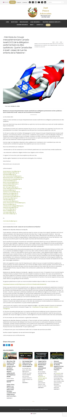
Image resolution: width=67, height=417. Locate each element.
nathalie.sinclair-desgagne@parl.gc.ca (13, 206)
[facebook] (30, 2)
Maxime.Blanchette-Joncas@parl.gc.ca (13, 177)
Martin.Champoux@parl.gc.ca (11, 182)
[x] (33, 2)
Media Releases (24, 22)
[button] (33, 401)
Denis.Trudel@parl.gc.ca (9, 210)
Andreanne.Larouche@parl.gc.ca (11, 191)
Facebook (4, 345)
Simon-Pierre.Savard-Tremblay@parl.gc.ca (14, 202)
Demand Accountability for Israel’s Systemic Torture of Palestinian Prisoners (58, 366)
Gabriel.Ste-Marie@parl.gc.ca (10, 207)
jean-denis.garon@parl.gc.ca (10, 187)
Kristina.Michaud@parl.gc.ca (10, 195)
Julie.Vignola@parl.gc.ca (9, 212)
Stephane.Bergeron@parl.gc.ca (11, 173)
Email (12, 345)
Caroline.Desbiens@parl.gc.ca (10, 184)
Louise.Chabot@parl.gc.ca (10, 180)
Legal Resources (35, 22)
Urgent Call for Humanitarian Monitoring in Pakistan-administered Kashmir (42, 366)
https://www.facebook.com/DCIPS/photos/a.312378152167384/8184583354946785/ (24, 284)
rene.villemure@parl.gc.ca (10, 213)
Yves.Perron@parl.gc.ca (9, 199)
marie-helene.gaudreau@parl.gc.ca (12, 188)
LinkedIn (9, 345)
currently (58, 373)
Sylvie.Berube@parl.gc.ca (9, 174)
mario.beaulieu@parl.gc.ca (10, 221)
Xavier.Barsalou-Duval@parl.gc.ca (12, 171)
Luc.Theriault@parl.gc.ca (9, 209)
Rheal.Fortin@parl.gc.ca (9, 185)
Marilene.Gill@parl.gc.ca (9, 190)
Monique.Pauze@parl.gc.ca (10, 198)
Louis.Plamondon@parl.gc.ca (10, 201)
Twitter (7, 345)
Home (7, 22)
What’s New (14, 22)
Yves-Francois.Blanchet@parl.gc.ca (12, 176)
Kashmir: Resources (22, 24)
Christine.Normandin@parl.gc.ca (11, 196)
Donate (48, 25)
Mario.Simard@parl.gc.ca (9, 204)
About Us (19, 2)
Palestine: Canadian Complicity (51, 22)
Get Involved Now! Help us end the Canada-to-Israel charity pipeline (27, 364)
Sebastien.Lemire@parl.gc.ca (10, 193)
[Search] (62, 2)
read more (9, 398)
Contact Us (25, 2)
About (31, 24)
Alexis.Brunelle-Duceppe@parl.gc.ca (12, 179)
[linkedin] (45, 2)
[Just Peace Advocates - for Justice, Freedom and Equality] (32, 12)
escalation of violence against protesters (42, 378)
